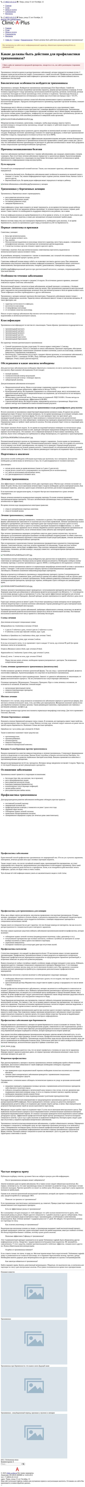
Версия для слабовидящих (11, 19)
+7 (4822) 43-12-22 (10, 2)
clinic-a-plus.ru (12, 1473)
